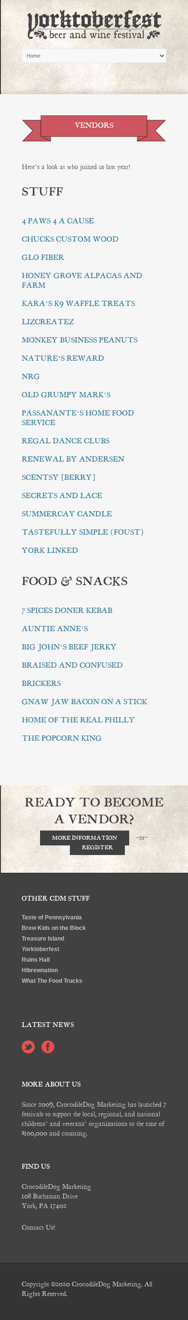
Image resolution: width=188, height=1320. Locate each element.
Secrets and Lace (62, 496)
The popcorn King (62, 738)
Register (97, 847)
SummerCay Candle (67, 514)
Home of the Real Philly (78, 720)
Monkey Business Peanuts (79, 340)
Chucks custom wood (70, 239)
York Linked (50, 550)
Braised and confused (72, 665)
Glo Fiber (43, 257)
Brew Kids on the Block (54, 928)
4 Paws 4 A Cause (58, 221)
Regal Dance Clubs (65, 441)
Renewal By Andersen (73, 459)
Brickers (41, 683)
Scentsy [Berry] (58, 477)
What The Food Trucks (52, 981)
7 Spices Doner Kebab (67, 610)
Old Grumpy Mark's (66, 395)
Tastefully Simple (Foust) (83, 532)
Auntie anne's (55, 629)
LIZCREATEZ (48, 322)
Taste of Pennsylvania (52, 917)
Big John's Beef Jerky (69, 647)
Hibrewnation (40, 970)
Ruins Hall (36, 959)
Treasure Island (43, 938)
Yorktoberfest (40, 949)
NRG (31, 376)
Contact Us (38, 1227)
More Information (84, 838)
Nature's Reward (63, 358)
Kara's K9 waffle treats (78, 303)
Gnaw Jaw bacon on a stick (84, 702)
